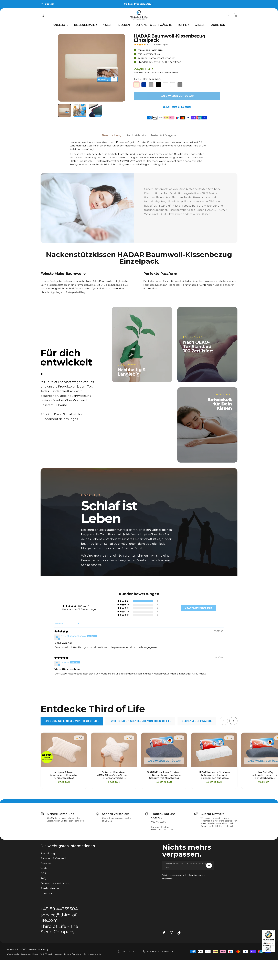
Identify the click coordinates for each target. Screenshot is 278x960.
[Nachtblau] (143, 84)
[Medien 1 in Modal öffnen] (91, 68)
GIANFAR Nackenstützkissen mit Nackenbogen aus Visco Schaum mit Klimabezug (164, 775)
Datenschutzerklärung (55, 883)
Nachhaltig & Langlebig (132, 372)
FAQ (43, 878)
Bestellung (48, 853)
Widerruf (46, 868)
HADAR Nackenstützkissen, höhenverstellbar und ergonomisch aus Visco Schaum (214, 775)
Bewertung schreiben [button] (198, 607)
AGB (43, 873)
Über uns (47, 893)
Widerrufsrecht (13, 954)
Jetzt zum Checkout (177, 107)
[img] (61, 631)
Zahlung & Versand (53, 858)
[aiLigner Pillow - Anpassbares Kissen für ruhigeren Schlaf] (64, 750)
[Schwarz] (158, 84)
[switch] (268, 949)
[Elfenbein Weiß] (136, 84)
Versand (48, 954)
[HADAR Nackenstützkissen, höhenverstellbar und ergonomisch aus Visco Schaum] (214, 750)
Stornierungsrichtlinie (92, 954)
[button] (123, 601)
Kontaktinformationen (73, 954)
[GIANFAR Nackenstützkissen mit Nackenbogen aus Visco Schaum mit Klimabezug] (164, 750)
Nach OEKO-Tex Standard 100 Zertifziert (198, 347)
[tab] (72, 721)
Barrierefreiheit (51, 888)
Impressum (58, 954)
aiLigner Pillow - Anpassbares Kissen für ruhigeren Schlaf (64, 775)
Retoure (46, 863)
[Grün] (172, 84)
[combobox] (49, 4)
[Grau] (151, 84)
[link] (62, 929)
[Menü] (273, 931)
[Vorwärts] (118, 68)
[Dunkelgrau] (180, 84)
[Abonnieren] (209, 865)
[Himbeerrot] (165, 84)
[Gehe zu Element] (64, 110)
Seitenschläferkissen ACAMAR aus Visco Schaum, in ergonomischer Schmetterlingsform (114, 775)
